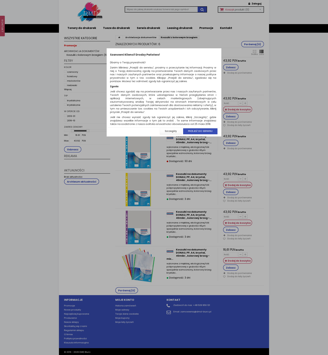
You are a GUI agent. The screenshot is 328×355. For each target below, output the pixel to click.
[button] (171, 131)
